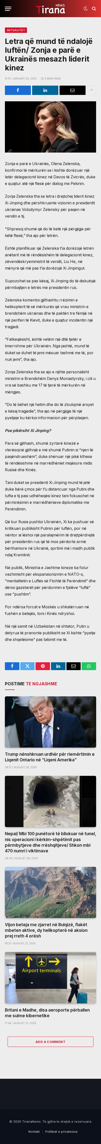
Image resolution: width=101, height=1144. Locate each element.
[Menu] (8, 8)
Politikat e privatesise (61, 1131)
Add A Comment (50, 1042)
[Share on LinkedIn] (45, 90)
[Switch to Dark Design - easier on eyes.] (85, 8)
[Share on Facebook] (18, 90)
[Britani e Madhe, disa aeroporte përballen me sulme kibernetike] (50, 977)
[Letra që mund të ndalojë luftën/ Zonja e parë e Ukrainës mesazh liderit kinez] (50, 127)
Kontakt (34, 1131)
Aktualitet (16, 30)
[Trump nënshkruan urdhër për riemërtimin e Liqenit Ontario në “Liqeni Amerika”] (50, 722)
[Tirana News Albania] (50, 8)
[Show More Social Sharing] (91, 90)
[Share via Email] (73, 90)
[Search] (93, 8)
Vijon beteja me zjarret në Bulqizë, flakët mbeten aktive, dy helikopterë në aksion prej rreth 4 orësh (46, 930)
